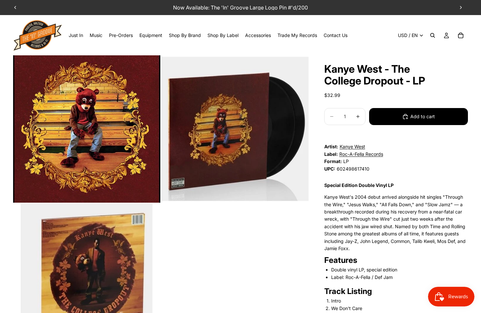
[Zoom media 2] (235, 129)
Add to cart (422, 116)
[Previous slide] (15, 7)
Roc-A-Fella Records (361, 154)
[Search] (432, 35)
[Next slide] (461, 7)
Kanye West (352, 146)
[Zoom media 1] (86, 129)
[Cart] (461, 35)
